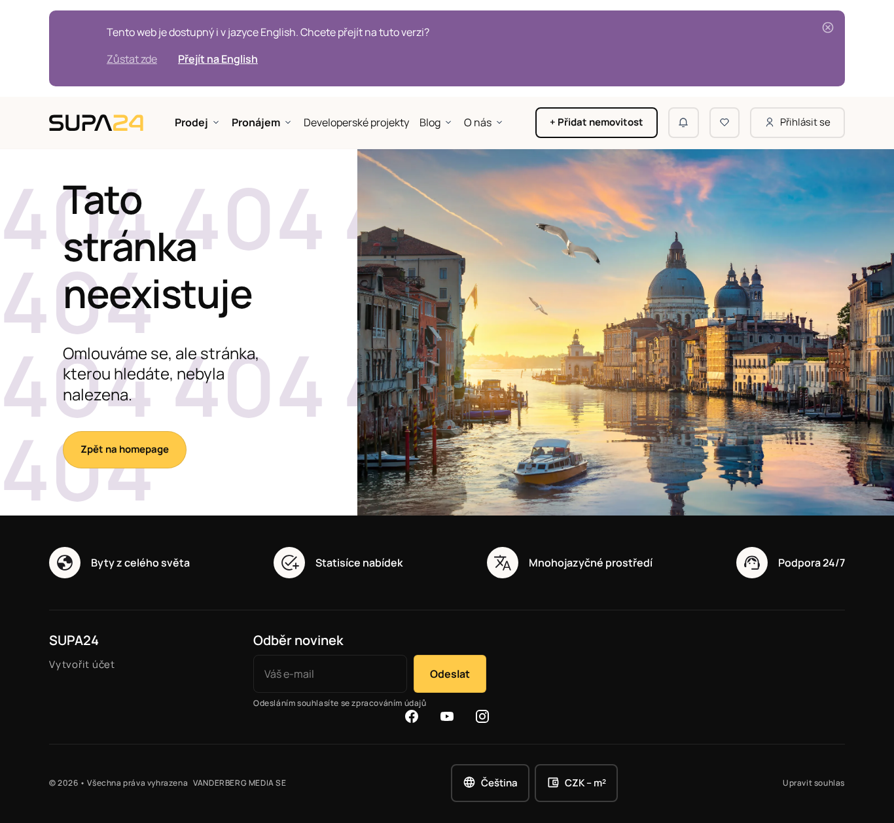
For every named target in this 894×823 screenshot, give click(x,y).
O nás (478, 122)
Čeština (499, 783)
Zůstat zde (132, 59)
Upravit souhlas (814, 783)
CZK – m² (585, 783)
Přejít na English (218, 59)
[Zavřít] (827, 27)
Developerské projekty (356, 122)
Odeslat (450, 674)
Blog (430, 122)
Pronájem (256, 122)
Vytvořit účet (82, 664)
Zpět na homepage (124, 449)
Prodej (191, 122)
